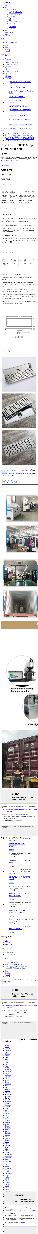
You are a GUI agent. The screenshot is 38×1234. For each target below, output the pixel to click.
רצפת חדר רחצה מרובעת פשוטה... (21, 125)
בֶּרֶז (10, 25)
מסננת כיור (12, 28)
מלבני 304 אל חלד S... (17, 97)
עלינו (6, 34)
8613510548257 (17, 964)
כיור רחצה (12, 23)
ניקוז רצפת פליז (13, 9)
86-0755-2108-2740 (11, 42)
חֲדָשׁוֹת (7, 30)
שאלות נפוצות (9, 32)
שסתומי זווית (12, 27)
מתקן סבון (12, 16)
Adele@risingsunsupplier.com (18, 968)
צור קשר (7, 35)
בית (6, 6)
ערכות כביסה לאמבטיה (15, 21)
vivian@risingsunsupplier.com (18, 966)
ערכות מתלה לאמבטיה (15, 13)
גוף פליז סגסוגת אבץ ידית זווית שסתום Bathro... (19, 894)
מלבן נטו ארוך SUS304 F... (18, 87)
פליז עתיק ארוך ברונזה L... (18, 106)
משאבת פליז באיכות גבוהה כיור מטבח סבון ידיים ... (20, 928)
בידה (10, 20)
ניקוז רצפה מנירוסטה (15, 11)
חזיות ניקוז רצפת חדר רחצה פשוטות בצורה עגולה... (18, 911)
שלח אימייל (4, 983)
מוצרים (7, 7)
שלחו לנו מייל (4, 166)
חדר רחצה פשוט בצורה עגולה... (20, 115)
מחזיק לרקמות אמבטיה (15, 14)
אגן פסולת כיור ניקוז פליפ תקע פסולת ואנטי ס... (19, 861)
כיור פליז (11, 18)
